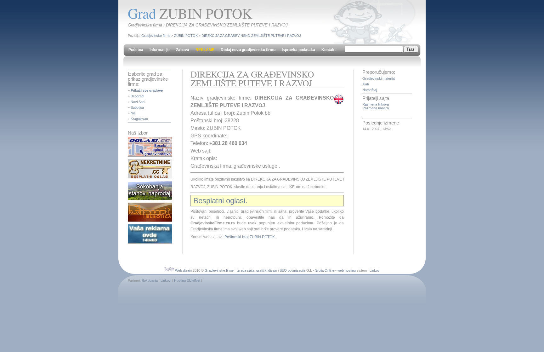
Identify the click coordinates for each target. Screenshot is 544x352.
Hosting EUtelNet (187, 280)
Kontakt (328, 50)
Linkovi (375, 270)
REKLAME (205, 50)
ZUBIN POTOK (186, 36)
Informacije (160, 50)
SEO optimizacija (292, 270)
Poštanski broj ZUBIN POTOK (249, 237)
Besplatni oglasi (219, 200)
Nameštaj (369, 90)
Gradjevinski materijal (378, 78)
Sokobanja (150, 280)
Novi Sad (137, 102)
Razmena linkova (375, 104)
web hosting (346, 270)
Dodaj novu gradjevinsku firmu (248, 50)
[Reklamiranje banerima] (150, 242)
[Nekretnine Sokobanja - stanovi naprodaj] (150, 199)
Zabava (182, 50)
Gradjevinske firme (155, 36)
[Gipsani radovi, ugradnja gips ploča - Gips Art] (150, 220)
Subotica (137, 107)
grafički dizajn (266, 270)
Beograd (137, 96)
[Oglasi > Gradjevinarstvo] (150, 155)
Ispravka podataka (298, 50)
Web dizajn (183, 270)
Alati (365, 84)
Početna (135, 50)
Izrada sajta (245, 270)
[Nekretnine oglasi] (150, 177)
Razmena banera (375, 108)
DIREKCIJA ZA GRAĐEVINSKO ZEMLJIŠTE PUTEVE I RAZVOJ (251, 36)
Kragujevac (139, 119)
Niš (133, 113)
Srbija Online (324, 270)
